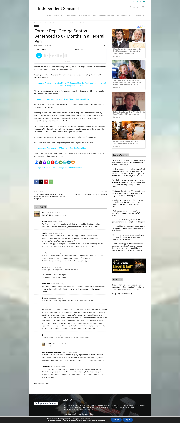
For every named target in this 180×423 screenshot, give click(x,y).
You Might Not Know (87, 15)
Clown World (70, 15)
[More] (73, 162)
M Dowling (39, 45)
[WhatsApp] (51, 182)
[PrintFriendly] (65, 162)
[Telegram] (57, 162)
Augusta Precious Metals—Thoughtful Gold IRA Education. (60, 168)
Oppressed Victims (106, 15)
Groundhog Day (123, 15)
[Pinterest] (137, 1)
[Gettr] (52, 162)
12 (106, 45)
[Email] (61, 162)
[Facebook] (133, 1)
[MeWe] (69, 162)
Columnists (137, 15)
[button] (143, 7)
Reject (128, 420)
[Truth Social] (44, 162)
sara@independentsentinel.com (83, 414)
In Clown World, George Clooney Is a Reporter (91, 194)
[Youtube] (144, 1)
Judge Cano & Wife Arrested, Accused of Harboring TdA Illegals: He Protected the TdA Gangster (49, 196)
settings (102, 421)
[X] (140, 1)
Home (49, 15)
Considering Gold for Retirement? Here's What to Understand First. (63, 99)
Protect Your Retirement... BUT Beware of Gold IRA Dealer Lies (61, 148)
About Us (58, 15)
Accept (116, 420)
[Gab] (48, 162)
